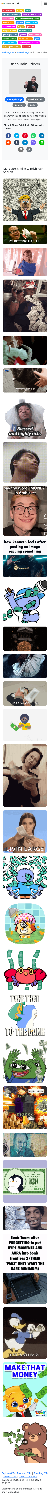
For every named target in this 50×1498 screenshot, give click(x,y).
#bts (8, 389)
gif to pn (30, 26)
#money (19, 105)
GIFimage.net (8, 52)
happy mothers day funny (27, 18)
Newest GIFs (10, 1476)
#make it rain (35, 99)
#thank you (11, 1355)
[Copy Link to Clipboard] (29, 149)
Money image (23, 52)
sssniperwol (31, 22)
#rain (33, 105)
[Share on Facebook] (8, 135)
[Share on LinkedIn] (41, 135)
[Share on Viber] (33, 142)
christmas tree (9, 39)
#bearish (10, 1455)
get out (20, 22)
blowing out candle (11, 46)
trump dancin (25, 30)
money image (14, 99)
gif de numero (25, 39)
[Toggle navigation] (45, 3)
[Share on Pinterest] (25, 135)
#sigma (9, 1126)
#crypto (9, 620)
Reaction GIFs (24, 1473)
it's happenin (35, 34)
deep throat (8, 22)
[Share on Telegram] (25, 142)
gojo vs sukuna (9, 43)
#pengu (9, 1033)
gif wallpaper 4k (10, 34)
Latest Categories (28, 1476)
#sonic (9, 1300)
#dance (9, 1409)
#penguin (10, 1029)
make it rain (8, 10)
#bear (8, 1460)
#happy (9, 942)
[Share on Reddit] (8, 142)
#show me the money (15, 670)
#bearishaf (11, 1450)
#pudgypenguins (13, 1190)
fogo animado (9, 26)
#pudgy (9, 1024)
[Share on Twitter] (16, 135)
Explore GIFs (8, 1473)
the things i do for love (29, 43)
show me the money (32, 14)
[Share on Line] (41, 142)
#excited (10, 987)
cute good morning (11, 14)
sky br (20, 26)
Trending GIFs (41, 1473)
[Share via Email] (21, 149)
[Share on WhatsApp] (33, 135)
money (20, 10)
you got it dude (9, 30)
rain (28, 10)
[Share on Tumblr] (16, 142)
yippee (23, 34)
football (26, 46)
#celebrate (11, 1414)
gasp (37, 39)
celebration (8, 18)
